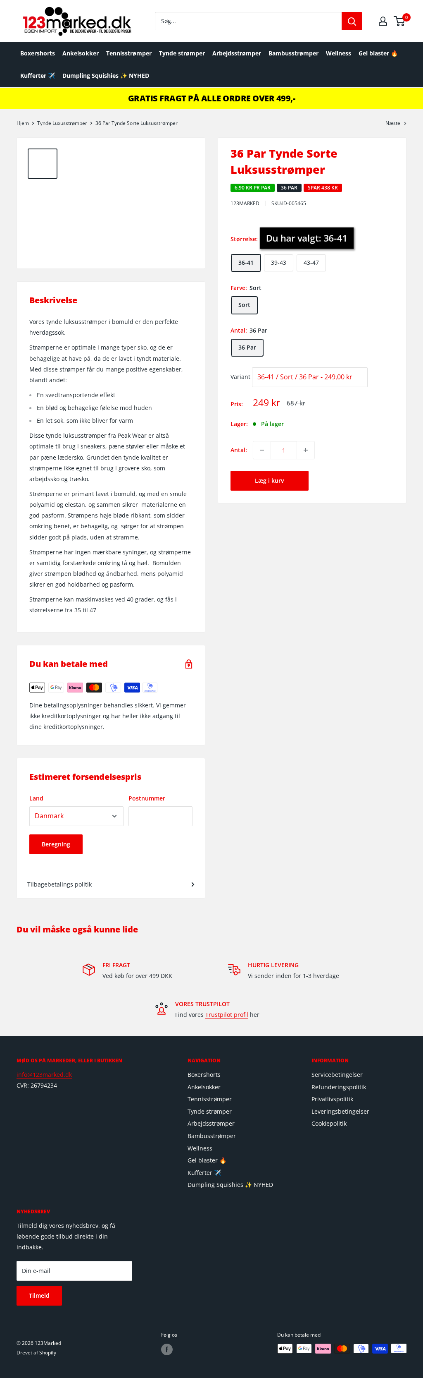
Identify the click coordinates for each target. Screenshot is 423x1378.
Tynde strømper (182, 53)
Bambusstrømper (293, 53)
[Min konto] (383, 21)
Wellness (338, 53)
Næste (392, 123)
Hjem (23, 123)
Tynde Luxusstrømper (62, 123)
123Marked (245, 203)
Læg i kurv (269, 480)
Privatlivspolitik (332, 1099)
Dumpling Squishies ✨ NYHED (105, 75)
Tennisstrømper (129, 53)
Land (36, 798)
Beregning (56, 844)
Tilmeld (39, 1295)
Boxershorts (37, 53)
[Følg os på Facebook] (167, 1349)
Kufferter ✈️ (37, 75)
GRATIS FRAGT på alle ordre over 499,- (211, 98)
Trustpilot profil (226, 1015)
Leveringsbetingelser (340, 1111)
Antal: (239, 450)
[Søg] (352, 21)
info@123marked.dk (44, 1074)
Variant (240, 377)
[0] (399, 21)
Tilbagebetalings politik (59, 884)
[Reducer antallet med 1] (262, 450)
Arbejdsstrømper (236, 53)
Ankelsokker (80, 53)
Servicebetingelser (337, 1074)
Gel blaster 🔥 (378, 53)
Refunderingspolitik (338, 1087)
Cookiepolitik (329, 1123)
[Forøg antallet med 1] (305, 450)
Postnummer (146, 798)
